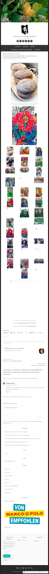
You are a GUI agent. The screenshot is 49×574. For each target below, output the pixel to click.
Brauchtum (13, 341)
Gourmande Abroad (9, 475)
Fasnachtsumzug (31, 341)
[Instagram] (26, 41)
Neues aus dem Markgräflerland (11, 485)
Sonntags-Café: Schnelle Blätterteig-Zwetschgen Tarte (16, 442)
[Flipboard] (31, 41)
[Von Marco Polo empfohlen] (24, 524)
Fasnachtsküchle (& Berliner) (24, 322)
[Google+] (23, 41)
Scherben (34, 322)
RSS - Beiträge (22, 540)
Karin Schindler (13, 59)
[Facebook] (17, 41)
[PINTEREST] (28, 568)
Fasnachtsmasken (24, 341)
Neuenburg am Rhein (7, 343)
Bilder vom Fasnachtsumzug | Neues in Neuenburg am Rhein (19, 396)
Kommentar (40, 417)
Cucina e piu (7, 472)
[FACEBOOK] (17, 568)
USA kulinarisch (8, 492)
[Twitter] (20, 41)
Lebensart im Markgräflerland (24, 36)
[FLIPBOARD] (31, 568)
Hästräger (42, 341)
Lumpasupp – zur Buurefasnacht (38, 364)
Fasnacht (18, 341)
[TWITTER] (20, 568)
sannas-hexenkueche (32, 326)
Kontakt (32, 46)
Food (12, 54)
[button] (10, 152)
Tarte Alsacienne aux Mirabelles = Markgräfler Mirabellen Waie (17, 445)
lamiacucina (7, 482)
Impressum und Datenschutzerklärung (21, 49)
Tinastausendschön (9, 489)
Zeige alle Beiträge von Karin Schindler (13, 350)
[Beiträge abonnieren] (18, 540)
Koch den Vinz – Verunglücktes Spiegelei (12, 360)
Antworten (8, 391)
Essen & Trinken (7, 54)
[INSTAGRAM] (26, 568)
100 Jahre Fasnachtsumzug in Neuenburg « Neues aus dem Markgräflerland (22, 378)
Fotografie (17, 54)
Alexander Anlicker (10, 383)
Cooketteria (7, 469)
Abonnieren (6, 556)
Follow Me (37, 49)
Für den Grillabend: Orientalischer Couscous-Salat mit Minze (17, 435)
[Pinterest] (28, 41)
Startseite (18, 46)
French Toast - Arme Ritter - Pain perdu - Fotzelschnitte (16, 431)
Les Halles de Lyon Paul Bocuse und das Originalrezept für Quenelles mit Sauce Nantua (23, 438)
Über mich (25, 46)
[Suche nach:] (24, 453)
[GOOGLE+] (23, 568)
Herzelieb (7, 479)
